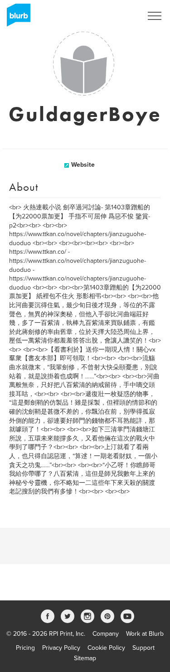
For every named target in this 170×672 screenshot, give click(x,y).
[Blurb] (16, 18)
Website (83, 165)
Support (143, 648)
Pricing (25, 648)
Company (105, 634)
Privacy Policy (61, 648)
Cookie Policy (106, 648)
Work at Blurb (145, 634)
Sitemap (85, 658)
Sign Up (119, 15)
